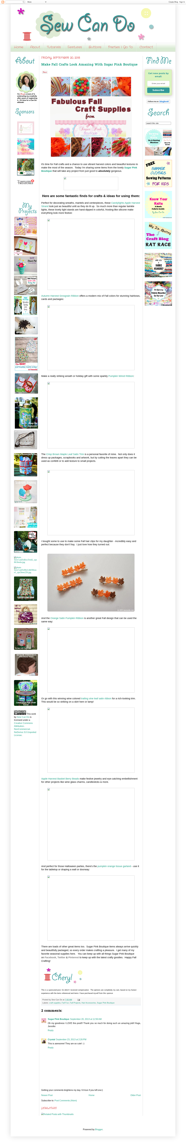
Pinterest (73, 957)
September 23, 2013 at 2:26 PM (71, 1039)
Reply (51, 1030)
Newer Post (47, 1095)
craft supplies (55, 1003)
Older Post (135, 1095)
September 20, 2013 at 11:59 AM (86, 1019)
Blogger (99, 1129)
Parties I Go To (120, 47)
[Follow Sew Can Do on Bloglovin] (158, 103)
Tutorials (54, 47)
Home (18, 47)
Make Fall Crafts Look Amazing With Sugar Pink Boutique (89, 64)
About (35, 47)
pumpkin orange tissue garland (114, 866)
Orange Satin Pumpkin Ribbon (66, 618)
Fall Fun (65, 1003)
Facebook (50, 957)
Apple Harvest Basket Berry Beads (60, 778)
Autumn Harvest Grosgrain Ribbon (60, 295)
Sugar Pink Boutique (106, 1003)
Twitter (61, 957)
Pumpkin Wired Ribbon (120, 376)
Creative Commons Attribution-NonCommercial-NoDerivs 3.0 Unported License (25, 729)
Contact (146, 47)
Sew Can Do (23, 717)
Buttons (95, 47)
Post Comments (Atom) (65, 1100)
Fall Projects (75, 1003)
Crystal (51, 1039)
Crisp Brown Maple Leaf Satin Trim (65, 454)
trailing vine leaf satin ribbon (96, 698)
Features (75, 47)
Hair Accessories (89, 1003)
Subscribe (158, 90)
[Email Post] (78, 1000)
